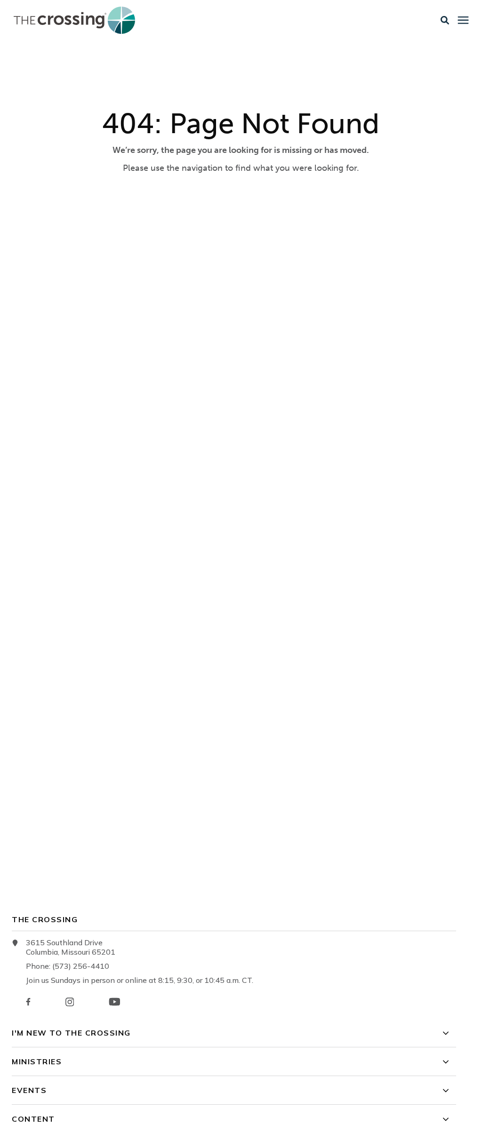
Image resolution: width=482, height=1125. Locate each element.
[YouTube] (114, 1002)
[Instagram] (69, 1002)
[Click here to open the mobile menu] (463, 20)
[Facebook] (28, 1001)
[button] (445, 20)
